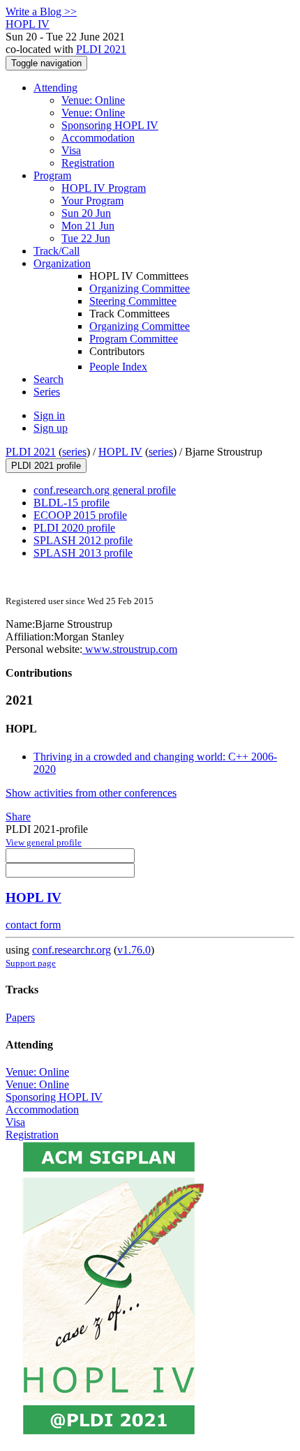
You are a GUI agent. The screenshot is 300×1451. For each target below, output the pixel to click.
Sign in (49, 415)
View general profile (44, 842)
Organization (62, 263)
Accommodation (98, 138)
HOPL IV (120, 452)
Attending (55, 87)
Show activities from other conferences (91, 793)
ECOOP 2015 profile (80, 515)
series (74, 452)
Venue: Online (93, 100)
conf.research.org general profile (104, 490)
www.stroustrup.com (129, 649)
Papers (20, 1017)
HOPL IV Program (103, 188)
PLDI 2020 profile (74, 528)
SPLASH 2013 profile (83, 553)
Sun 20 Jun (86, 213)
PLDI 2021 (101, 49)
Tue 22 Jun (85, 238)
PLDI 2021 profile (46, 465)
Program (52, 175)
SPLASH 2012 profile (83, 540)
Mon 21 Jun (87, 226)
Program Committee (133, 339)
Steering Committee (133, 301)
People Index (118, 367)
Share (18, 816)
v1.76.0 (134, 950)
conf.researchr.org (71, 950)
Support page (31, 963)
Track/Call (56, 251)
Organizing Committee (139, 288)
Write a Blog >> (41, 11)
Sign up (50, 428)
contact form (33, 925)
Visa (71, 150)
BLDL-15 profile (71, 503)
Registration (87, 163)
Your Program (92, 200)
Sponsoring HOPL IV (109, 125)
